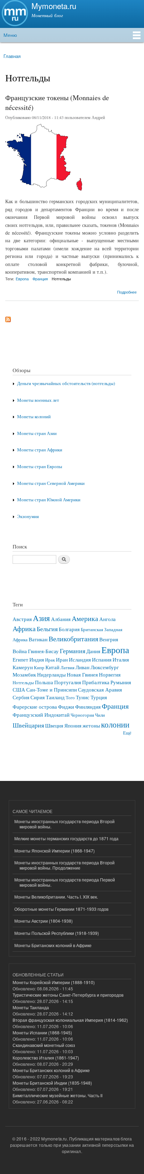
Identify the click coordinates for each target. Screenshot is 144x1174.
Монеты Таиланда (31, 1007)
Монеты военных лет (38, 400)
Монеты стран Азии (37, 433)
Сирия (37, 697)
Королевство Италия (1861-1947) (46, 1058)
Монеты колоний (34, 417)
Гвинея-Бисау (43, 651)
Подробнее (127, 291)
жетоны (91, 725)
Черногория (82, 715)
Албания (61, 618)
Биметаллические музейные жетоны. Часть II (57, 1095)
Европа (22, 278)
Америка (85, 618)
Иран (62, 659)
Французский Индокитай (41, 714)
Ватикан (38, 639)
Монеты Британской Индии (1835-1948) (52, 1083)
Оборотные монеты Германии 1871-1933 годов (61, 909)
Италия (121, 659)
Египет (20, 659)
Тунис (82, 697)
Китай (52, 667)
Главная (12, 56)
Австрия (22, 618)
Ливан (82, 667)
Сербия (21, 697)
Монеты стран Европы (39, 467)
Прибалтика (95, 682)
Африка (24, 628)
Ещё (127, 733)
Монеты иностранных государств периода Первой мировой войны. (64, 882)
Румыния (120, 682)
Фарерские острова (35, 706)
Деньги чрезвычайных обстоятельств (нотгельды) (66, 383)
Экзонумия (28, 516)
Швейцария (28, 725)
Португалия (67, 682)
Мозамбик (24, 674)
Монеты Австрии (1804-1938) (43, 921)
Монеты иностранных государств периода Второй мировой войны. (64, 823)
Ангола (107, 618)
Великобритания (73, 638)
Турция (99, 697)
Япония (72, 725)
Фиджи (66, 706)
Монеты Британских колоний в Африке (53, 945)
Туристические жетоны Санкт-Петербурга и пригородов (68, 995)
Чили (100, 715)
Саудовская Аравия (100, 689)
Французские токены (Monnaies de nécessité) (57, 102)
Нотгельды (61, 278)
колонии (115, 724)
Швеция (54, 725)
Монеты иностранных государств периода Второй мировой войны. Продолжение (64, 864)
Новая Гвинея (82, 674)
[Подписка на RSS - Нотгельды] (8, 317)
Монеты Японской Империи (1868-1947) (54, 851)
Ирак (50, 660)
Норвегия (110, 674)
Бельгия (47, 629)
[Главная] (14, 14)
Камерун (23, 667)
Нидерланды (51, 674)
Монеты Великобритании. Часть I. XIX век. (56, 897)
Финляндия (88, 706)
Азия (41, 618)
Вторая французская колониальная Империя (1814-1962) (70, 1020)
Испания (101, 659)
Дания (93, 651)
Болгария (69, 629)
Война (20, 651)
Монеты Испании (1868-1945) (42, 1032)
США (19, 689)
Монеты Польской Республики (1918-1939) (56, 933)
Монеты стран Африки (39, 450)
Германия (72, 651)
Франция (40, 278)
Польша (44, 682)
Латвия (67, 668)
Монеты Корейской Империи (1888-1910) (54, 982)
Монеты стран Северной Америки (51, 483)
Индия (36, 659)
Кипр (39, 668)
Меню (10, 34)
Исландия (80, 659)
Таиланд (55, 697)
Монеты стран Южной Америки (48, 500)
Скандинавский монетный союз (44, 1045)
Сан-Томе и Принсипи (51, 689)
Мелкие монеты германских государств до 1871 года (66, 838)
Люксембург (105, 667)
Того (70, 698)
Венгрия (108, 639)
